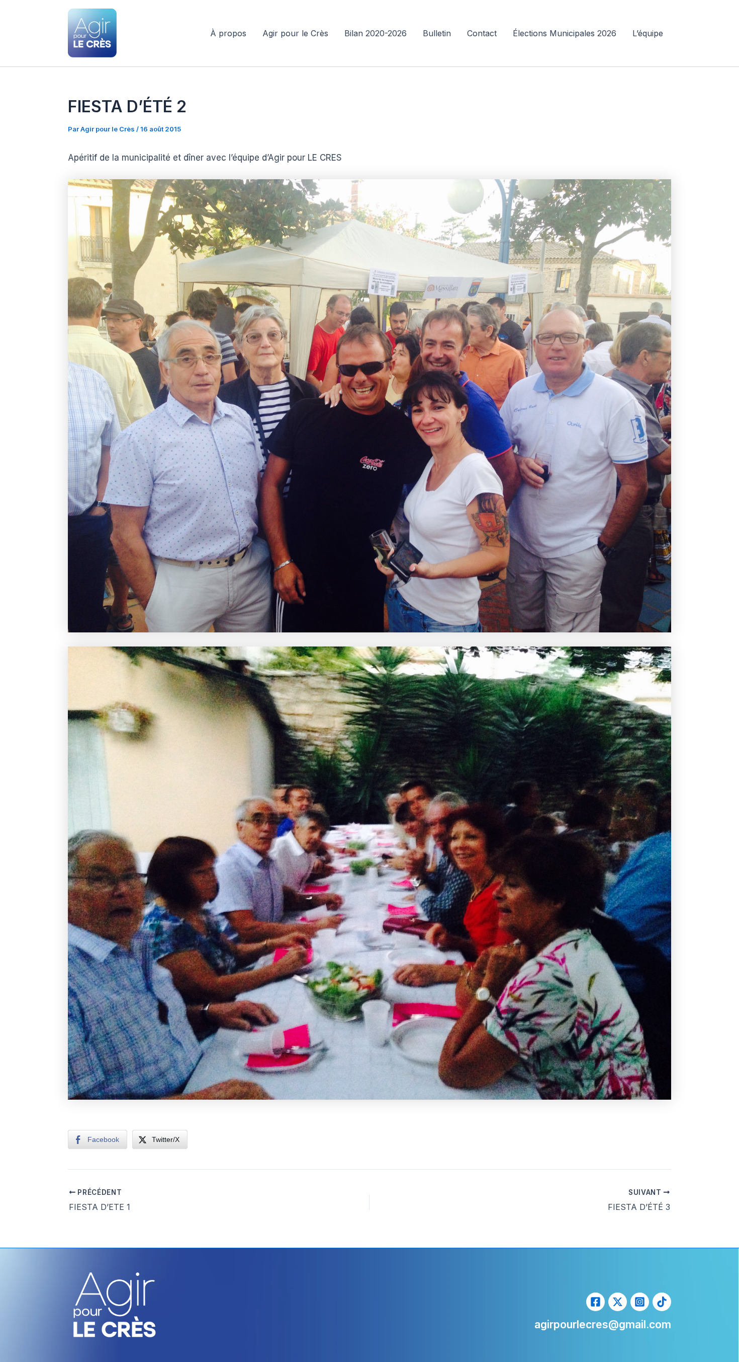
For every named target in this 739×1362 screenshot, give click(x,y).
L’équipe (647, 33)
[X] (617, 1302)
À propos (228, 33)
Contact (482, 33)
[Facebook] (595, 1302)
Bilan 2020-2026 (375, 33)
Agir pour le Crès (295, 33)
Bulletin (437, 33)
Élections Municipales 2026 (564, 33)
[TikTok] (662, 1302)
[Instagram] (639, 1302)
